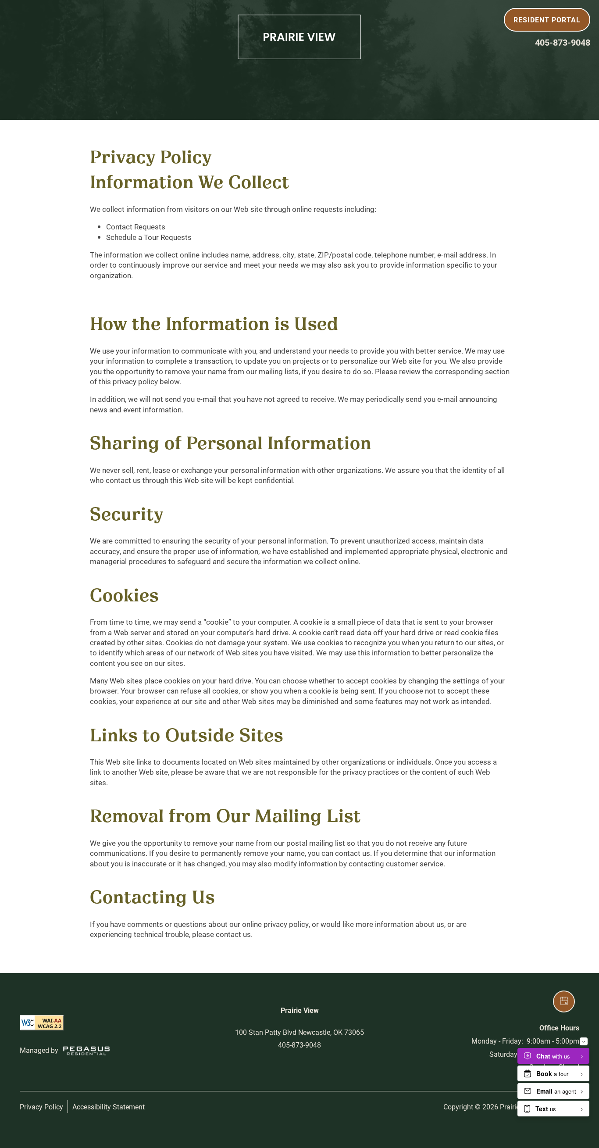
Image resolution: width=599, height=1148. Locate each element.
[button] (547, 20)
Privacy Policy (41, 1106)
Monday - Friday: (497, 1040)
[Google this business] (564, 1001)
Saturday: (504, 1054)
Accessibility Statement (108, 1106)
